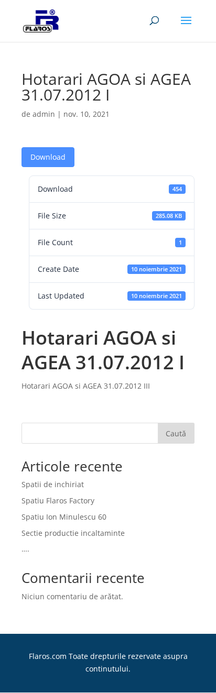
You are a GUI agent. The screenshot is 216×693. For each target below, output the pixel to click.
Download (48, 157)
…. (25, 549)
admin (44, 114)
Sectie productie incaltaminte (73, 533)
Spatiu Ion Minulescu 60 (63, 517)
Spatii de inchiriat (52, 484)
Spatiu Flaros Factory (57, 500)
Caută (176, 433)
